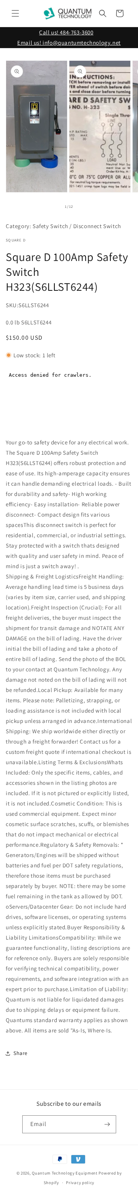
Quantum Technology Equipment (65, 1173)
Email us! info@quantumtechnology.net (69, 42)
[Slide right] (85, 206)
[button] (15, 13)
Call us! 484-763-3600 (66, 32)
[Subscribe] (107, 1124)
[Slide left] (52, 206)
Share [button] (20, 1053)
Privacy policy (80, 1182)
